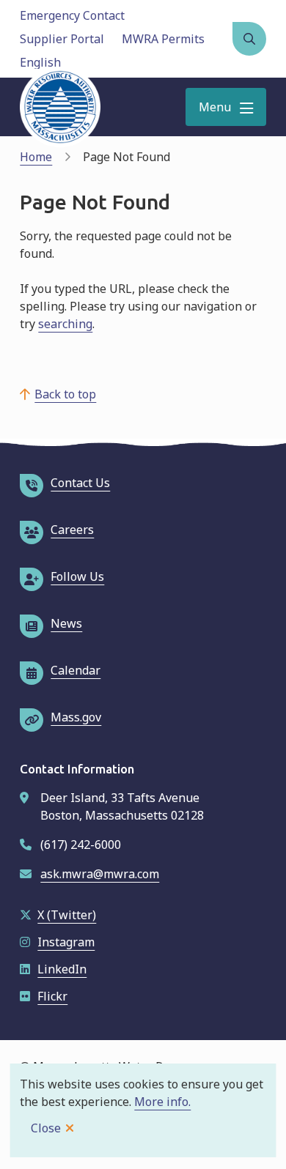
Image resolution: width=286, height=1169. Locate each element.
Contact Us (80, 483)
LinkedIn (62, 969)
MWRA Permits (163, 39)
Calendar (75, 670)
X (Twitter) (66, 915)
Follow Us (77, 576)
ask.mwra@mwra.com (99, 874)
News (66, 623)
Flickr (52, 996)
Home (36, 157)
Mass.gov (76, 717)
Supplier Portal (62, 39)
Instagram (66, 942)
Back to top (65, 394)
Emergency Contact (72, 15)
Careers (72, 530)
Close (46, 1128)
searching (65, 324)
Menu (215, 107)
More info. (162, 1102)
